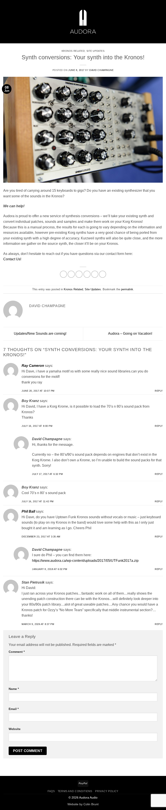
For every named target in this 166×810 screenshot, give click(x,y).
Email (14, 709)
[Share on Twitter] (79, 274)
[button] (5, 21)
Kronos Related (73, 51)
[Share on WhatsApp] (63, 274)
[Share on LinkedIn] (102, 274)
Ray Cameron (33, 365)
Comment (17, 651)
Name (14, 689)
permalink (127, 289)
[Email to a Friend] (87, 274)
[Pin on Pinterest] (94, 274)
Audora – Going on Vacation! (130, 333)
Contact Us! (12, 259)
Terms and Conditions (75, 791)
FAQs (51, 791)
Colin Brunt (91, 804)
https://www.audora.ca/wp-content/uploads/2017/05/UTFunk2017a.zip (85, 560)
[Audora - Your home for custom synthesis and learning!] (83, 21)
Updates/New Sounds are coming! (39, 333)
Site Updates (95, 51)
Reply (159, 390)
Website (15, 729)
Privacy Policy (106, 791)
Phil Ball (28, 511)
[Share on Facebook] (71, 274)
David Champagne (101, 70)
